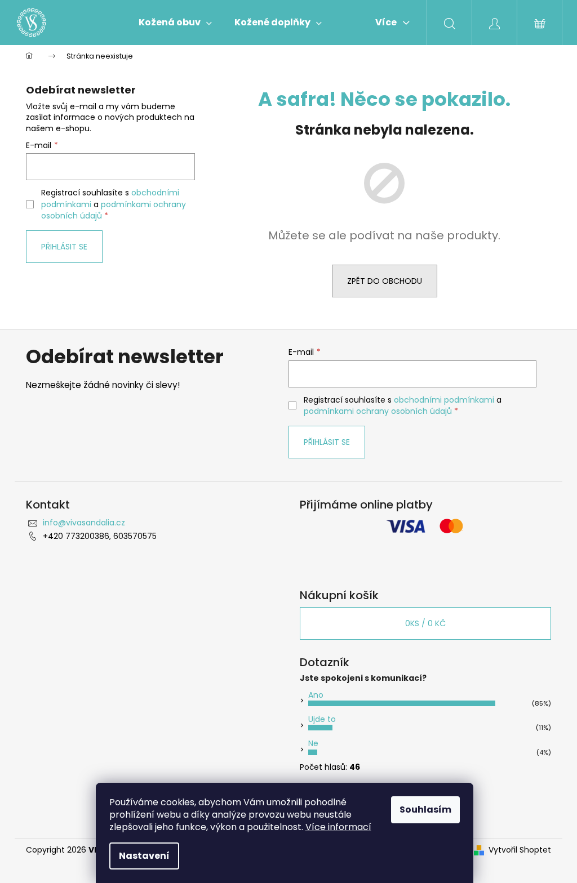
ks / (425, 623)
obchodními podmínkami (444, 399)
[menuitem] (175, 22)
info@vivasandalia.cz (84, 522)
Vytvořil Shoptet (520, 850)
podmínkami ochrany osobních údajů (378, 411)
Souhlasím (425, 809)
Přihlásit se (64, 246)
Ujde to (322, 719)
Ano (315, 695)
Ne (313, 743)
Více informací (338, 826)
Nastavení (144, 855)
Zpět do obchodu (384, 281)
